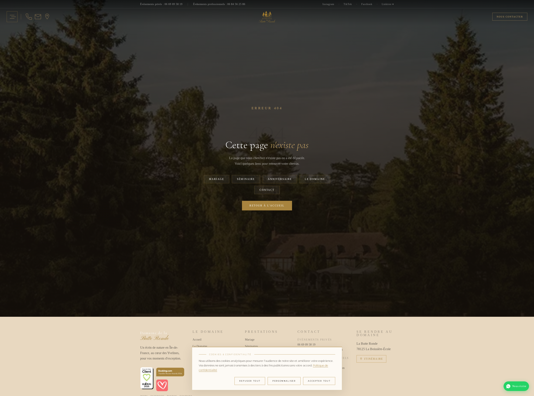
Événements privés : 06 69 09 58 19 (161, 4)
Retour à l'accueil (266, 205)
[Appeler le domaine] (28, 16)
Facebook (367, 4)
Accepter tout (319, 381)
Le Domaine (315, 179)
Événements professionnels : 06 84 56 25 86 (219, 4)
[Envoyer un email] (38, 16)
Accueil (197, 339)
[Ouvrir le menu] (12, 16)
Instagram (328, 4)
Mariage (216, 179)
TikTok (348, 4)
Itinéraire (373, 358)
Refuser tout (250, 381)
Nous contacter (510, 16)
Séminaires (251, 346)
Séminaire (246, 179)
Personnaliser (284, 381)
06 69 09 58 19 (306, 344)
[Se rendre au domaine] (47, 16)
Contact (266, 190)
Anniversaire (280, 179)
